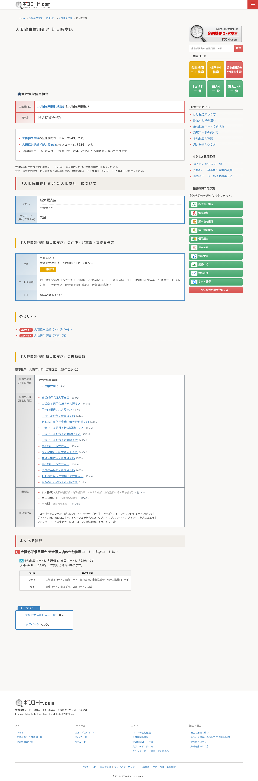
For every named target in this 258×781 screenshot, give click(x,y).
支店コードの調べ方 (206, 132)
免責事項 (145, 767)
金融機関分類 (35, 18)
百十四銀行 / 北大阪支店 (57, 410)
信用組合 (50, 18)
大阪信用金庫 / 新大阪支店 (58, 458)
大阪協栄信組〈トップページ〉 (53, 330)
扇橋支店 (50, 386)
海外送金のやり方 (204, 145)
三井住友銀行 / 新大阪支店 (58, 416)
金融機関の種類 (203, 139)
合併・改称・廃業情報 (164, 767)
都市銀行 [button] (203, 213)
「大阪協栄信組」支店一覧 (39, 615)
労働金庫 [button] (203, 256)
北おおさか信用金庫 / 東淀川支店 (62, 476)
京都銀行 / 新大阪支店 (55, 464)
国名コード (80, 742)
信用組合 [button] (203, 239)
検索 (238, 48)
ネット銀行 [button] (204, 282)
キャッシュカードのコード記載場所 (151, 751)
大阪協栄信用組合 (50, 106)
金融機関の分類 (25, 742)
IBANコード (81, 737)
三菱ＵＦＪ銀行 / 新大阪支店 (60, 440)
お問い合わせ (89, 767)
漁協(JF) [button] (203, 273)
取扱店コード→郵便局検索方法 (213, 176)
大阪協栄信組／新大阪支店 (39, 145)
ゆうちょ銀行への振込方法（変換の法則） (212, 737)
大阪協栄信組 (65, 18)
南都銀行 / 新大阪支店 (55, 446)
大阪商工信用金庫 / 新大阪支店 (61, 404)
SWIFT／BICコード (84, 733)
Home (21, 18)
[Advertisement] (100, 61)
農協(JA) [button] (203, 264)
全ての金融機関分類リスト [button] (216, 290)
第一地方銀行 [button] (205, 221)
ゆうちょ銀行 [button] (205, 204)
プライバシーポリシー (125, 767)
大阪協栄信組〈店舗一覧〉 (51, 335)
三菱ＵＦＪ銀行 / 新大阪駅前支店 (62, 428)
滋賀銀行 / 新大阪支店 (55, 398)
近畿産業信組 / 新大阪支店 (58, 470)
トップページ (31, 624)
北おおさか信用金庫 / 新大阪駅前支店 (65, 422)
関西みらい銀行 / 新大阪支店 (60, 482)
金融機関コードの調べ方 (208, 127)
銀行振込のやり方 (204, 114)
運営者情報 (105, 767)
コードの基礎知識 (142, 733)
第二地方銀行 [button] (205, 230)
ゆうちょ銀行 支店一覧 (207, 164)
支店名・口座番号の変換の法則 (213, 170)
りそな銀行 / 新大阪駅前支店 (60, 452)
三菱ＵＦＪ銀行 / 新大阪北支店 (61, 434)
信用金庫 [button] (203, 247)
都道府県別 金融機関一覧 (29, 737)
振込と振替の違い (204, 120)
